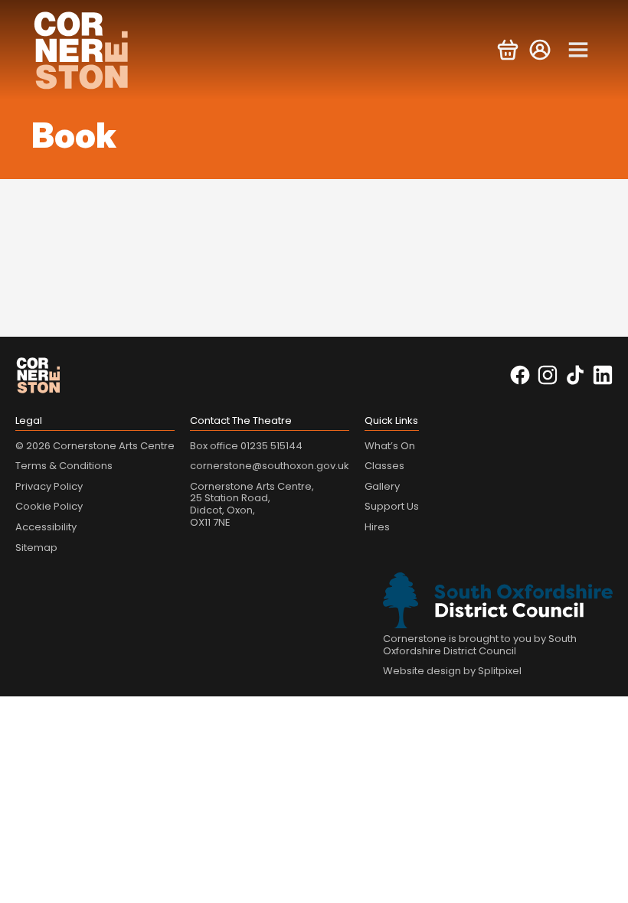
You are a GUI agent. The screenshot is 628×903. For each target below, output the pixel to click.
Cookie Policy (49, 506)
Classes (384, 465)
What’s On (390, 445)
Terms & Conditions (64, 465)
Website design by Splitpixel (452, 670)
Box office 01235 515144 (246, 445)
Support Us (392, 506)
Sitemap (36, 547)
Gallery (382, 486)
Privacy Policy (49, 486)
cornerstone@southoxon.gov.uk (269, 465)
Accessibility (46, 527)
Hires (377, 527)
